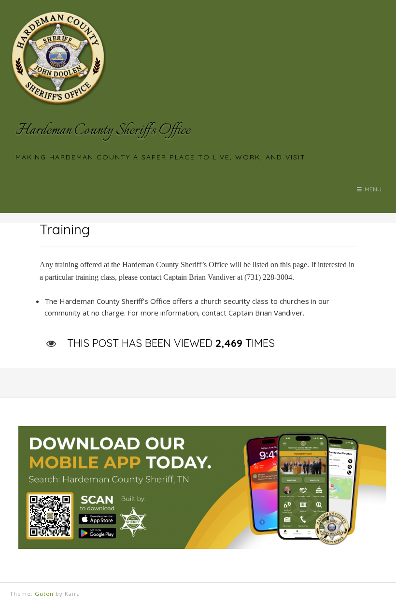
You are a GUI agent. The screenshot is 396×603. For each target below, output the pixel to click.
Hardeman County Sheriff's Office (102, 131)
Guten (44, 593)
